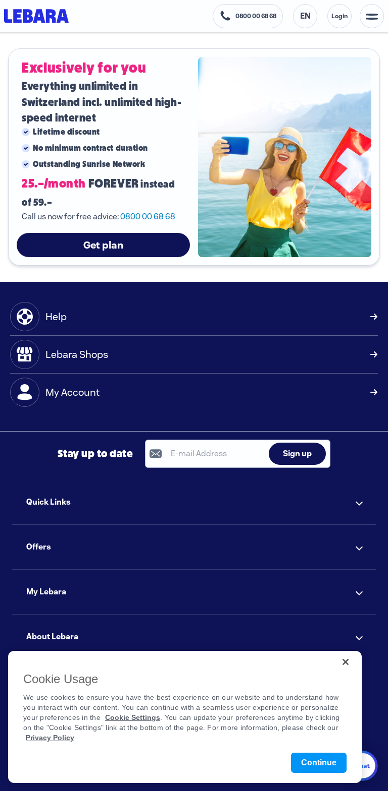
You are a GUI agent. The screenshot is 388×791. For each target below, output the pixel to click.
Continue (318, 762)
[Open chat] (363, 766)
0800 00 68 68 (147, 216)
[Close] (345, 662)
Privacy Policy (50, 738)
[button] (194, 502)
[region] (185, 717)
